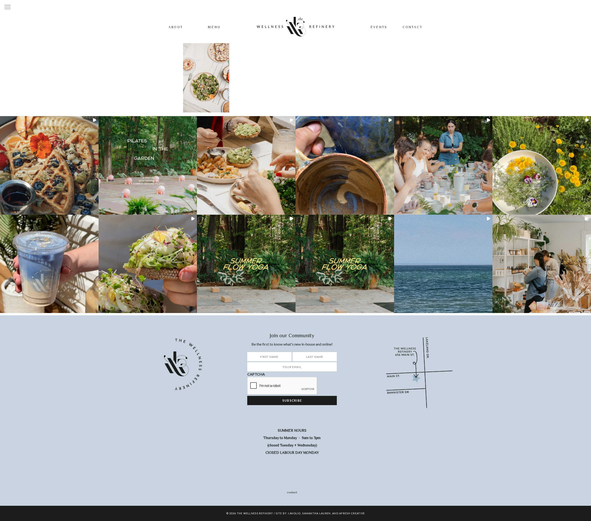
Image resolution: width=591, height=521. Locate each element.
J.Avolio (294, 513)
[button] (49, 165)
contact (292, 492)
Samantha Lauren (316, 513)
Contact (412, 27)
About (176, 27)
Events (379, 27)
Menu (214, 27)
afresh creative (352, 513)
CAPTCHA (256, 374)
